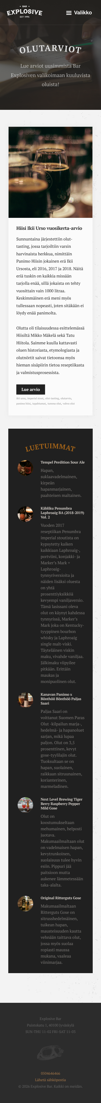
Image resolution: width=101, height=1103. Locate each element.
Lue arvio (30, 389)
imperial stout (35, 398)
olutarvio (66, 398)
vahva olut (69, 403)
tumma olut (54, 403)
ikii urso (21, 398)
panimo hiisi (23, 403)
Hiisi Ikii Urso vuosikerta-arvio (49, 228)
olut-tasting (52, 398)
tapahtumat (39, 403)
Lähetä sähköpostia (50, 1079)
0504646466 (50, 1073)
